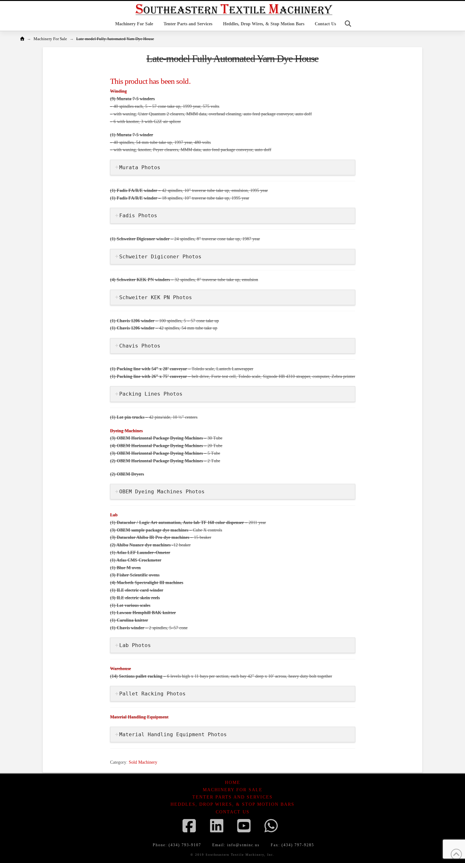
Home (232, 782)
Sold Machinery (143, 762)
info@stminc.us (243, 845)
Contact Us (233, 812)
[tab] (232, 167)
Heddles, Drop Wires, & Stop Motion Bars (232, 804)
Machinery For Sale (233, 789)
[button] (348, 24)
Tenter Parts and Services (232, 797)
